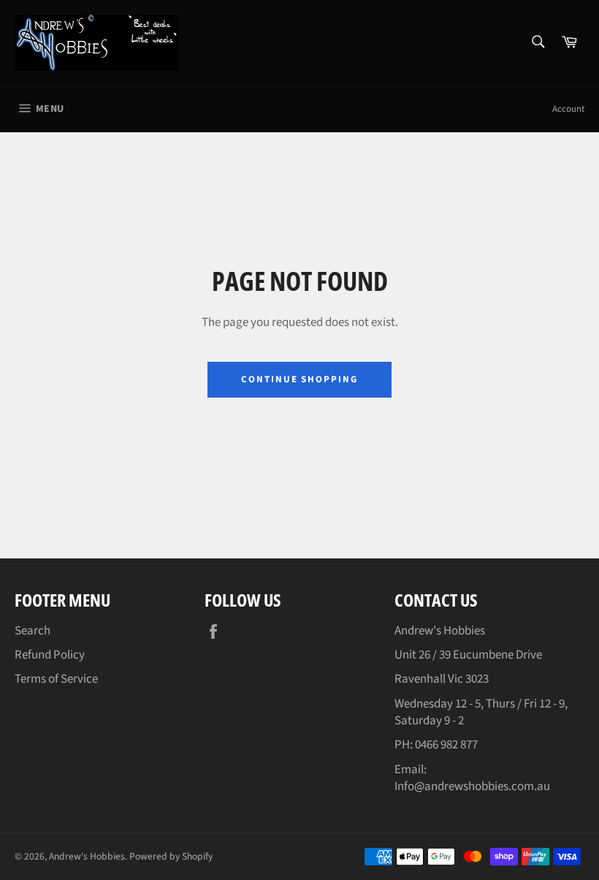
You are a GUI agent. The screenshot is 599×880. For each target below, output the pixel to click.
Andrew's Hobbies (87, 856)
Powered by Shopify (171, 856)
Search (32, 631)
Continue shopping (299, 379)
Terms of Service (56, 679)
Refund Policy (50, 655)
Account (568, 108)
